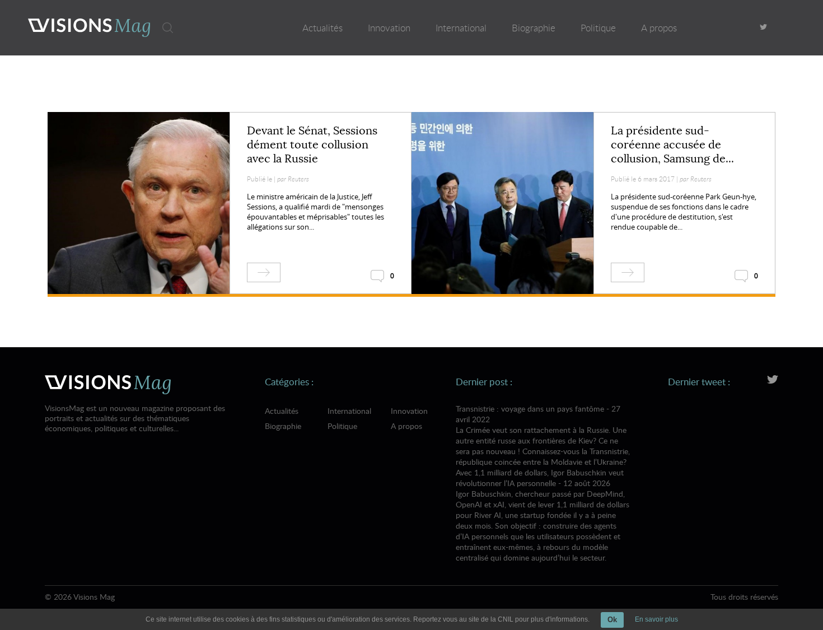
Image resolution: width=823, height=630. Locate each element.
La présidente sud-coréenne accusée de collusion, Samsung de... (672, 145)
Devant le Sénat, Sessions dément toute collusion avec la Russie (312, 145)
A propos (659, 27)
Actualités (322, 27)
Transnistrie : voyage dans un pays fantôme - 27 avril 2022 (543, 435)
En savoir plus (656, 619)
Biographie (533, 27)
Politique (598, 27)
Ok (612, 619)
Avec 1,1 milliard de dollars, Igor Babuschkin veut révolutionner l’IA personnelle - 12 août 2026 (542, 515)
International (461, 27)
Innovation (389, 27)
